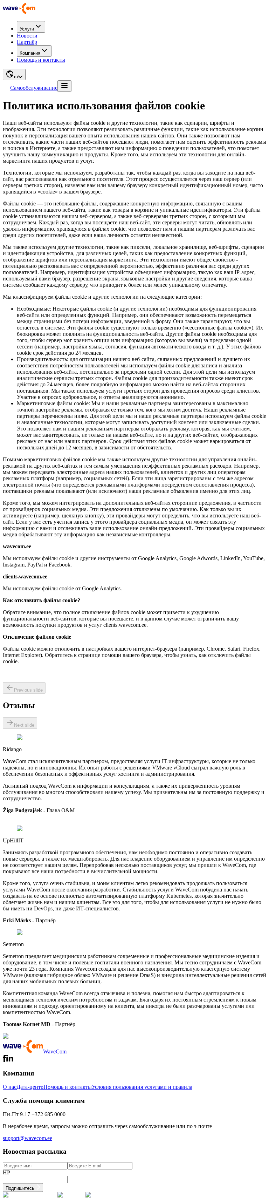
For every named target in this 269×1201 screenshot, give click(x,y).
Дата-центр (29, 1087)
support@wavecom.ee (27, 1138)
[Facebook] (4, 1060)
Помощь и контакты (41, 60)
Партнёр (27, 42)
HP (6, 1172)
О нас (9, 1087)
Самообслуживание (33, 88)
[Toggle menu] (64, 86)
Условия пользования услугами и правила (142, 1087)
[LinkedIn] (9, 1060)
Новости (27, 36)
